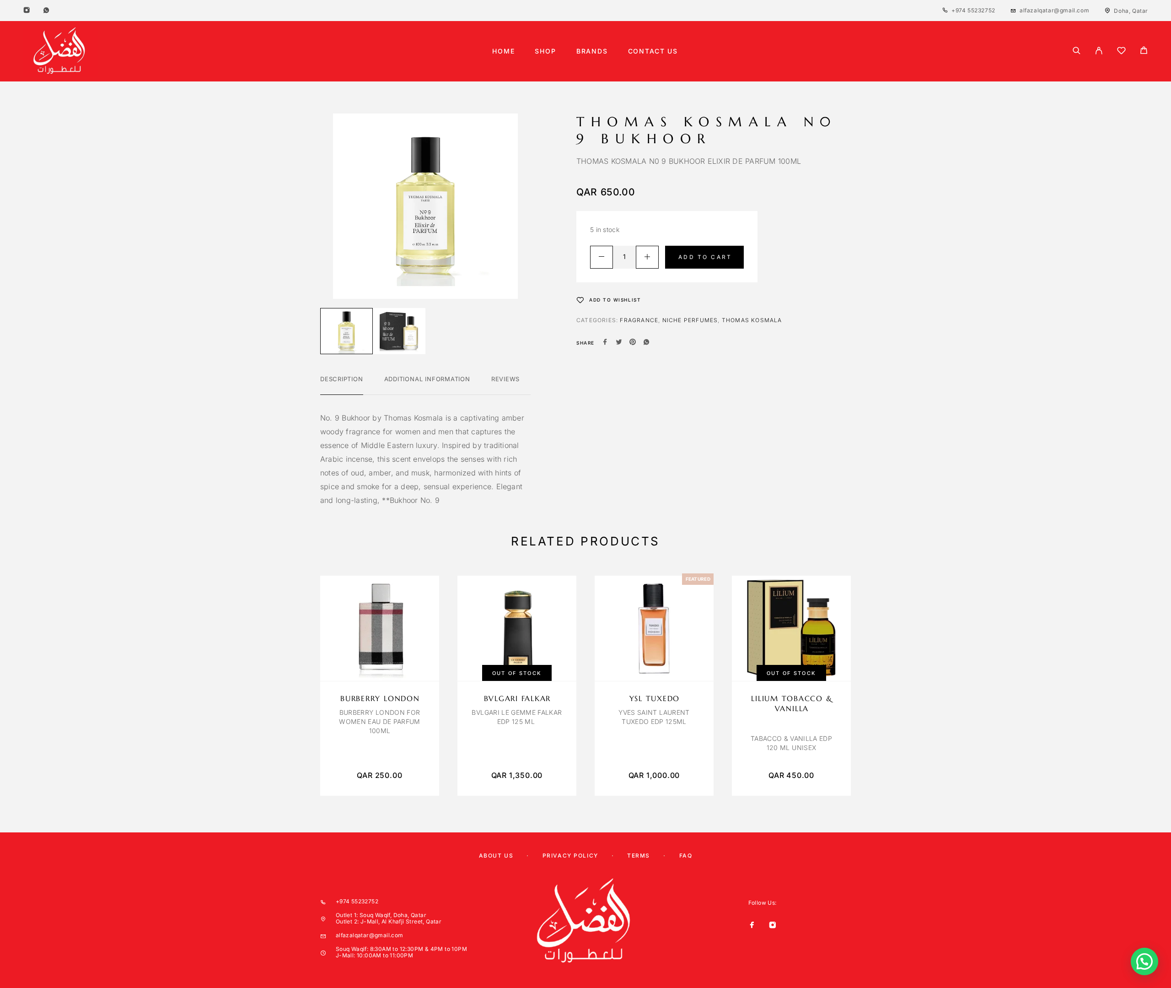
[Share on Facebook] (605, 342)
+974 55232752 (973, 10)
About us (496, 855)
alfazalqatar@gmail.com (1054, 10)
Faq (686, 855)
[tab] (341, 385)
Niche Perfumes (690, 320)
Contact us (653, 51)
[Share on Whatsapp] (646, 342)
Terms (638, 855)
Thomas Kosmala (752, 320)
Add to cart (705, 257)
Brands (592, 51)
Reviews (505, 379)
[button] (1144, 961)
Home (503, 51)
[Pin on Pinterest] (632, 342)
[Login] (1099, 51)
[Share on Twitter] (619, 342)
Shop (545, 51)
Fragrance (639, 320)
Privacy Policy (570, 855)
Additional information (427, 379)
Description (341, 379)
